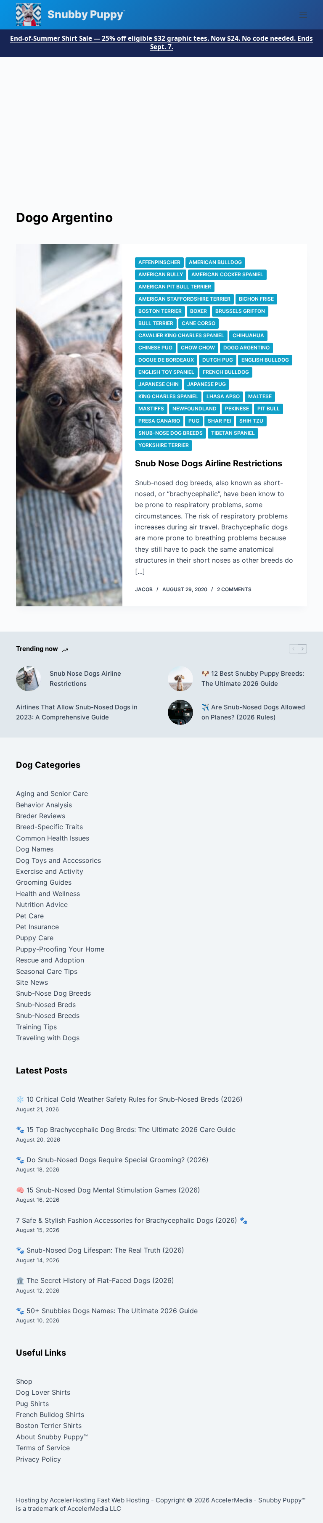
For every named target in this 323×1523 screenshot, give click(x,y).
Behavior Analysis (44, 805)
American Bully (160, 274)
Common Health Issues (52, 838)
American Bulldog (215, 262)
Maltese (260, 396)
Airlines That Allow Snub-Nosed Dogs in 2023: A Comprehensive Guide (77, 712)
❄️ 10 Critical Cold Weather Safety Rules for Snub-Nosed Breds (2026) (129, 1099)
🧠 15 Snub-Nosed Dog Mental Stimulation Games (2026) (108, 1190)
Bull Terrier (155, 323)
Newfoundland (194, 408)
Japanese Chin (158, 384)
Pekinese (237, 408)
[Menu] (303, 15)
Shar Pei (219, 421)
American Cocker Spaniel (227, 274)
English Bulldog (265, 360)
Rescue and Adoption (50, 960)
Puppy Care (34, 937)
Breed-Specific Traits (49, 826)
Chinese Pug (155, 347)
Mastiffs (151, 408)
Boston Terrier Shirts (49, 1425)
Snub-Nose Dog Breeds (170, 433)
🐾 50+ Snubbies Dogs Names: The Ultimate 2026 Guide (107, 1310)
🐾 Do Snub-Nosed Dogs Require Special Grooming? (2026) (112, 1159)
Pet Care (30, 916)
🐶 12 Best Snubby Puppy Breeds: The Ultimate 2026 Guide (252, 678)
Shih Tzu (251, 421)
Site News (32, 982)
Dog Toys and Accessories (58, 860)
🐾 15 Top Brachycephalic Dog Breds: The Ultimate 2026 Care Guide (126, 1129)
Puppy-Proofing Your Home (60, 949)
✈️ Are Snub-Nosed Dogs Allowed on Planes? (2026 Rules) (253, 712)
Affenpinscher (159, 262)
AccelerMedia (231, 1500)
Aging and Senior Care (52, 793)
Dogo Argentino (246, 347)
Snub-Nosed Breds (46, 1004)
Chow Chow (198, 347)
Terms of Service (43, 1448)
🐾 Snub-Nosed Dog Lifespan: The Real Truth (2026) (100, 1250)
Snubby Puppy (85, 14)
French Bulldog (226, 372)
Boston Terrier (160, 311)
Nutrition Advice (42, 904)
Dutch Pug (217, 360)
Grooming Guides (43, 882)
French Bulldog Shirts (50, 1414)
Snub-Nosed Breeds (47, 1015)
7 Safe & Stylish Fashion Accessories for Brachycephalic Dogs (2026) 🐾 (132, 1220)
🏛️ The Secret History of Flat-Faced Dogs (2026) (95, 1280)
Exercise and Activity (49, 871)
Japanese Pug (206, 384)
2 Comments (234, 589)
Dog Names (34, 849)
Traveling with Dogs (47, 1038)
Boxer (198, 311)
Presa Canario (159, 421)
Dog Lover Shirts (43, 1392)
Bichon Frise (256, 299)
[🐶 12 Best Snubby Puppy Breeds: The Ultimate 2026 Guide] (180, 678)
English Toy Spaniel (166, 372)
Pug (193, 421)
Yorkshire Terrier (163, 445)
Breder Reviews (40, 816)
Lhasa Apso (223, 396)
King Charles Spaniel (168, 396)
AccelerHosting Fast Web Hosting (99, 1500)
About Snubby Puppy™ (52, 1437)
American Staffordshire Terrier (184, 299)
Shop (24, 1381)
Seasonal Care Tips (46, 971)
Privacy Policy (38, 1459)
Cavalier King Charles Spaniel (181, 335)
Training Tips (36, 1027)
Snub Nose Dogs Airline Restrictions (208, 463)
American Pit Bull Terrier (174, 286)
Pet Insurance (37, 927)
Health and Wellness (48, 893)
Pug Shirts (32, 1403)
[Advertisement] (161, 120)
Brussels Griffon (240, 311)
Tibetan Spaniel (233, 433)
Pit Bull (268, 408)
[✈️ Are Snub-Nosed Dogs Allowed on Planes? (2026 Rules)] (180, 712)
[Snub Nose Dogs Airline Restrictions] (69, 425)
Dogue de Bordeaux (166, 360)
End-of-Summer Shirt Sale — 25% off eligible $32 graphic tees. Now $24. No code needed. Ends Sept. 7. (161, 43)
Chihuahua (248, 335)
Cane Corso (198, 323)
